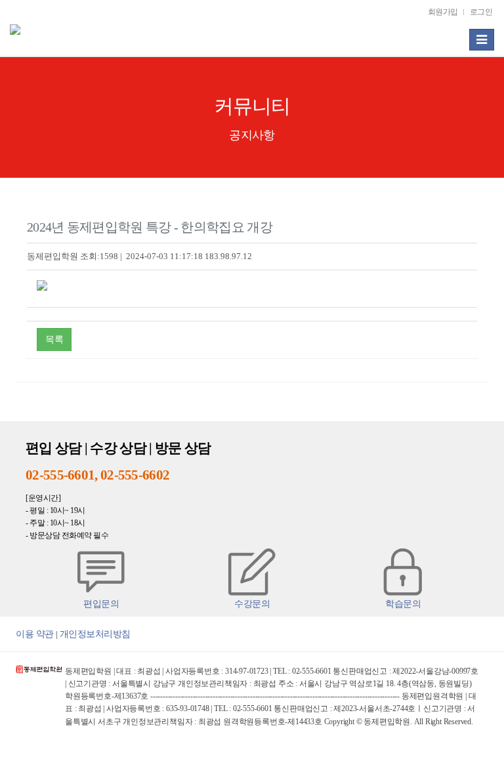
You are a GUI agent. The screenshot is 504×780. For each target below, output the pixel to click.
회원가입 (443, 12)
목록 (54, 339)
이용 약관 (35, 633)
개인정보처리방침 (95, 633)
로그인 (481, 12)
